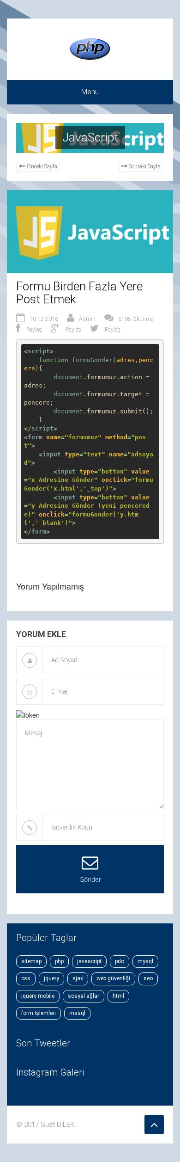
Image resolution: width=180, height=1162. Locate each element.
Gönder (90, 879)
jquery (51, 978)
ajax (77, 978)
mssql (77, 1013)
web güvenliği (113, 978)
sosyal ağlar (83, 996)
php (59, 961)
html (118, 996)
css (25, 978)
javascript (89, 961)
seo (148, 978)
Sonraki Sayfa (145, 166)
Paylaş (33, 329)
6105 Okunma (136, 319)
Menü (90, 91)
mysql (145, 961)
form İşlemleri (38, 1013)
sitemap (31, 961)
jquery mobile (37, 996)
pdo (119, 961)
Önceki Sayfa (42, 166)
